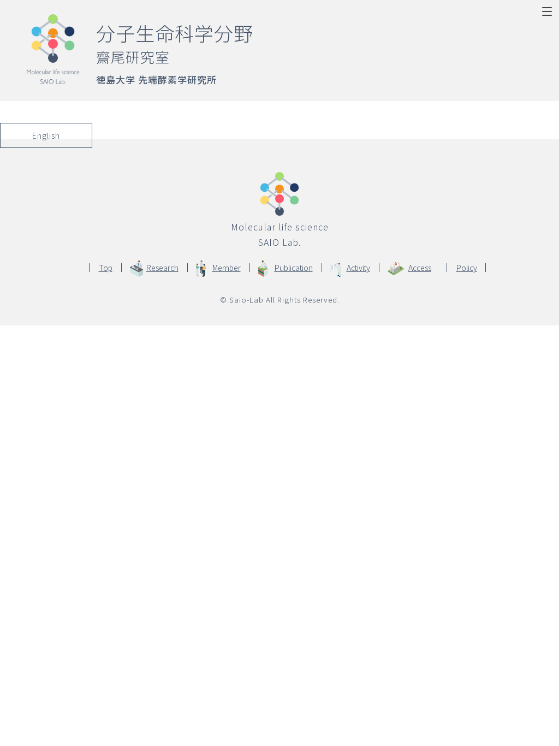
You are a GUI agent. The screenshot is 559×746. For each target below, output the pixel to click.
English (46, 135)
